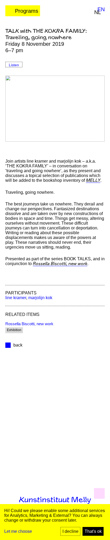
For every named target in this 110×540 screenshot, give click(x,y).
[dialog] (55, 522)
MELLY (93, 181)
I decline (70, 531)
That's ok (93, 531)
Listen (14, 65)
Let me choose (18, 531)
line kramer (15, 297)
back (17, 345)
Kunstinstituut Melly (55, 500)
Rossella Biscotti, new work (60, 264)
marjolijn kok (40, 297)
